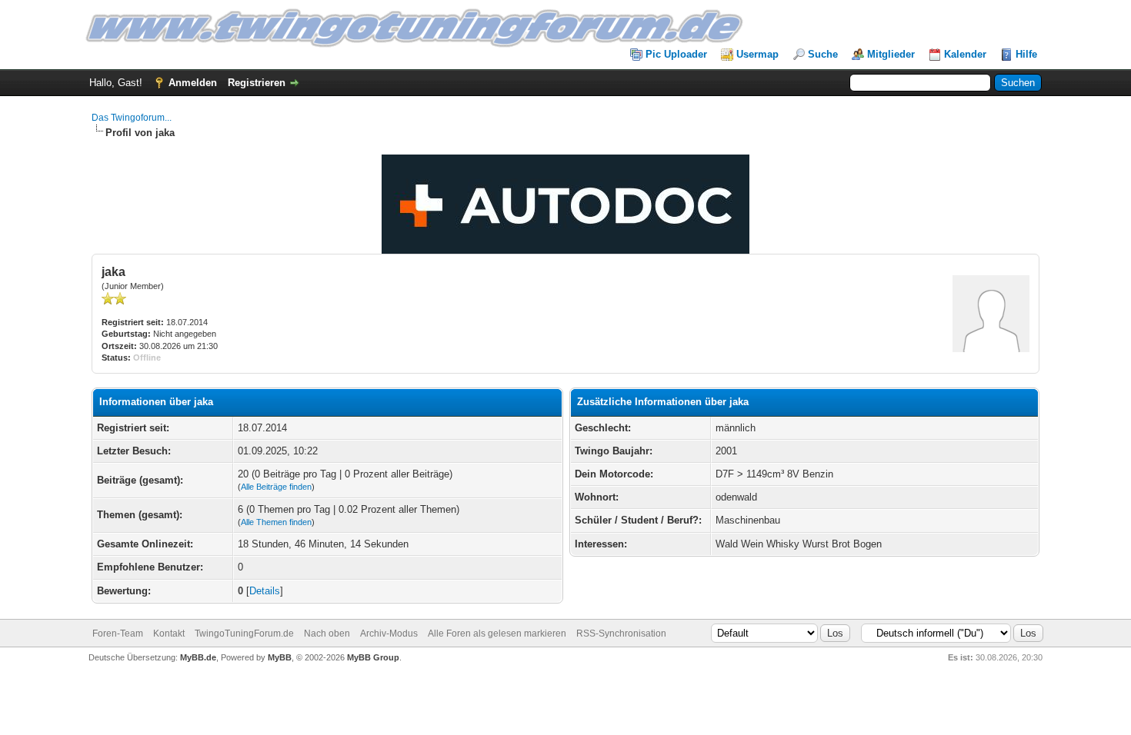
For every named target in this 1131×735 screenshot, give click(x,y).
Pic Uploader (676, 54)
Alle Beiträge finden (276, 486)
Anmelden (192, 82)
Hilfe (1026, 54)
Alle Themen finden (276, 522)
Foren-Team (117, 633)
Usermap (757, 54)
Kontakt (169, 633)
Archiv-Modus (389, 633)
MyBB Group (373, 657)
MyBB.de (198, 657)
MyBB (280, 657)
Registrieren (256, 82)
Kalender (965, 54)
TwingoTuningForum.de (244, 633)
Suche (823, 54)
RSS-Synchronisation (621, 633)
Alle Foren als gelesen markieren (497, 633)
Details (264, 591)
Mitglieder (891, 54)
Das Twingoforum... (132, 117)
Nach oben (327, 633)
